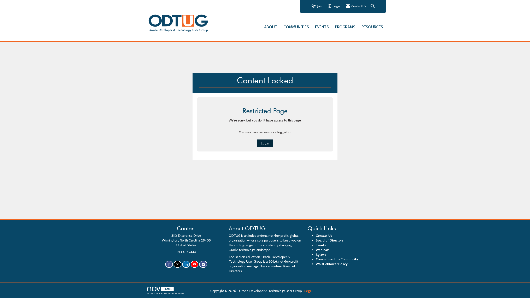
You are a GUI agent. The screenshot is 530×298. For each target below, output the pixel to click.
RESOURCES (372, 27)
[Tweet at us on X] (177, 264)
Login (265, 143)
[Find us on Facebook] (169, 264)
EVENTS (322, 27)
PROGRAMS (345, 27)
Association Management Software (165, 293)
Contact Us (324, 236)
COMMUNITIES (296, 27)
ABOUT (270, 27)
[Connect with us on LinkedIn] (186, 264)
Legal (308, 291)
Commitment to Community (337, 259)
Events (321, 245)
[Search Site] (373, 6)
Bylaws (321, 255)
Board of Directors (329, 240)
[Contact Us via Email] (203, 264)
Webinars (323, 250)
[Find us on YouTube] (194, 264)
